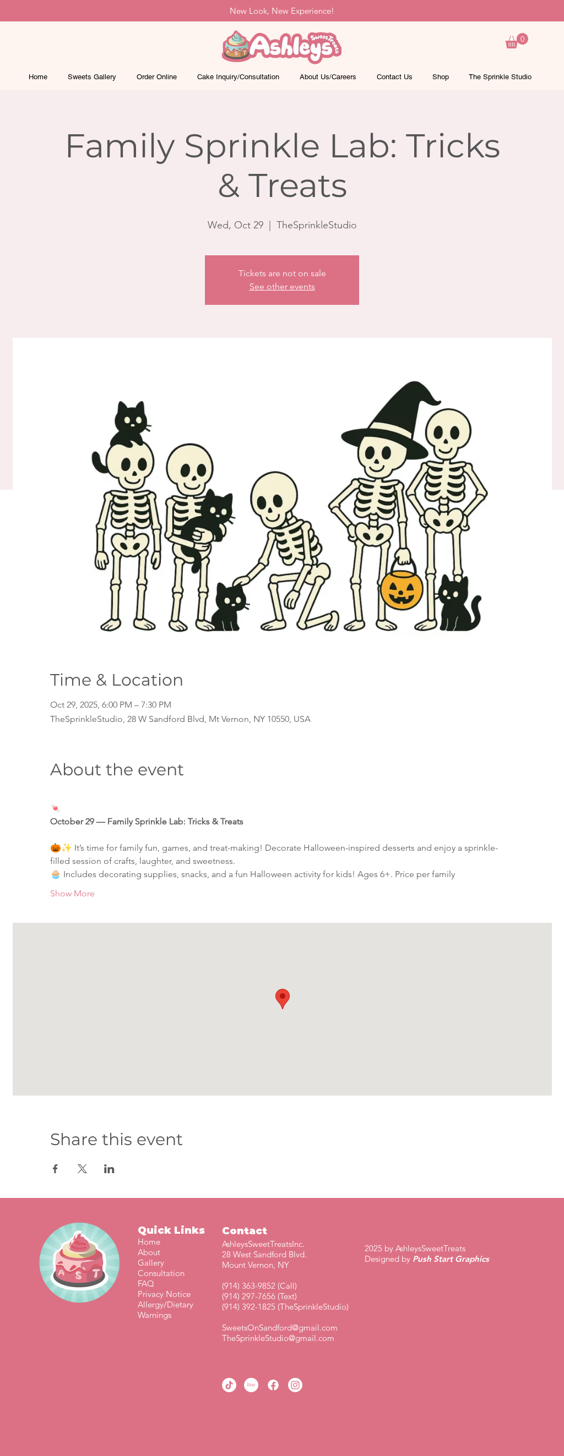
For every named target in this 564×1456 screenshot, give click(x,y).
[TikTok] (229, 1385)
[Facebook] (273, 1385)
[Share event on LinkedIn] (109, 1168)
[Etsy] (251, 1385)
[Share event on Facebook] (55, 1168)
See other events (282, 286)
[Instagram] (295, 1385)
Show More (72, 893)
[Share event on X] (82, 1168)
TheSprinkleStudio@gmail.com (278, 1338)
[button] (516, 40)
